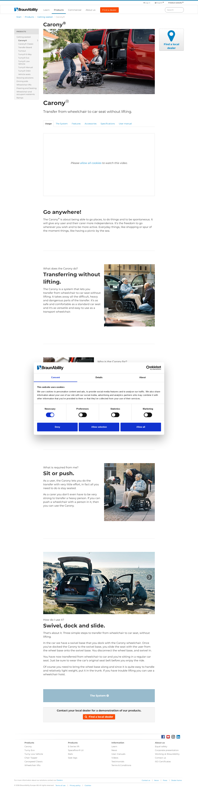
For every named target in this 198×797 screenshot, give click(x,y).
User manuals (118, 754)
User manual (125, 123)
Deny (57, 427)
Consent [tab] (55, 377)
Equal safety (161, 746)
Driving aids (22, 81)
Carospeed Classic (33, 761)
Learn (46, 10)
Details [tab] (99, 377)
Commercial (74, 10)
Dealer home (176, 780)
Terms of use (61, 785)
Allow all (140, 427)
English (159, 3)
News (114, 750)
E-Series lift (73, 746)
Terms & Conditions (121, 765)
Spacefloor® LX (75, 750)
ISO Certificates (163, 761)
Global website (176, 3)
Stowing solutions (25, 78)
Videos (114, 758)
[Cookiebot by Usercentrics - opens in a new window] (148, 368)
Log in (147, 3)
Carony (28, 746)
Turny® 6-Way (25, 54)
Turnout (22, 51)
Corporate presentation (167, 750)
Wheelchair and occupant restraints (26, 92)
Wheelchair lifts (24, 85)
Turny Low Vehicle (33, 754)
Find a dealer (109, 10)
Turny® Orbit (24, 71)
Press (165, 780)
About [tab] (142, 377)
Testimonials (117, 761)
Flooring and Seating (27, 88)
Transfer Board (25, 47)
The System (98, 695)
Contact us (160, 758)
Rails (70, 754)
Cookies (88, 785)
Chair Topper (30, 758)
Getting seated (44, 17)
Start (18, 17)
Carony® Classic (25, 44)
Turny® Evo (23, 58)
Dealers (60, 780)
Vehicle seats (24, 74)
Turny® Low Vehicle (24, 62)
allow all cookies (90, 163)
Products (59, 10)
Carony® (22, 40)
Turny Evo (29, 750)
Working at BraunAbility (167, 754)
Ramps (20, 98)
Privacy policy (75, 785)
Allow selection (99, 427)
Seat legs (72, 758)
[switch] (83, 414)
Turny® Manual (25, 67)
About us (90, 10)
